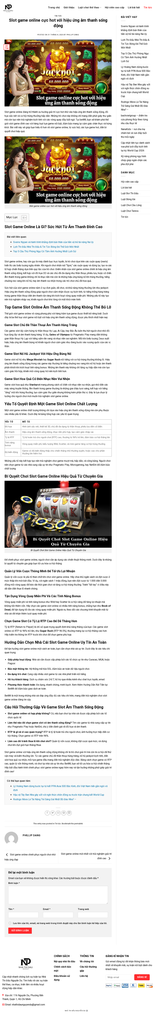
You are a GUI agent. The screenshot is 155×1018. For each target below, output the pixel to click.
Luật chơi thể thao (88, 7)
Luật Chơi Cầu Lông (131, 205)
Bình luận (14, 883)
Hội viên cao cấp (114, 7)
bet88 (83, 119)
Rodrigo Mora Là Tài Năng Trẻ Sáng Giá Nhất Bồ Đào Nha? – (44, 799)
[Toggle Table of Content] (22, 217)
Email (46, 909)
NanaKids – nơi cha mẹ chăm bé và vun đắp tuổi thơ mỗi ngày (134, 133)
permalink (78, 823)
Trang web (83, 909)
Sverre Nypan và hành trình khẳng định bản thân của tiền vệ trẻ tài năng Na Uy (53, 242)
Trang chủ (54, 7)
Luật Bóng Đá (128, 199)
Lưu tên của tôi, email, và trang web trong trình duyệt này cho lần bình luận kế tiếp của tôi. (60, 923)
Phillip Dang (73, 35)
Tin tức (148, 7)
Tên (11, 909)
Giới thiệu (69, 7)
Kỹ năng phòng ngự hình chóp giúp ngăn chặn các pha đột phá (134, 160)
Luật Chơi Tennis (130, 211)
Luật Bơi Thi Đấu (129, 193)
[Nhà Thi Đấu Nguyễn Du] (13, 7)
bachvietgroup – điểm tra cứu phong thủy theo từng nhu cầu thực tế (134, 119)
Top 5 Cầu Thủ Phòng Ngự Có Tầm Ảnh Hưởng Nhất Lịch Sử (44, 251)
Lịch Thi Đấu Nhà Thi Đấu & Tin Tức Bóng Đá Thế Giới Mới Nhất (46, 246)
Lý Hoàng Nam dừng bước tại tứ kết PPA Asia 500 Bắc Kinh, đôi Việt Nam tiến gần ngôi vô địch (135, 73)
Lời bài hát (134, 7)
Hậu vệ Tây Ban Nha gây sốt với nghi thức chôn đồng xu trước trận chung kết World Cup (58, 794)
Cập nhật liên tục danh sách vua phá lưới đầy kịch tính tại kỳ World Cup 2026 (135, 146)
